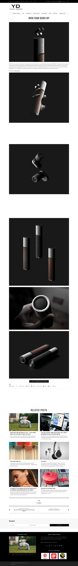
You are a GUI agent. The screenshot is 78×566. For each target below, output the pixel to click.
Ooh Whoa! (43, 461)
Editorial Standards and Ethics (46, 542)
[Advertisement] (48, 7)
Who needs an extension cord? (48, 488)
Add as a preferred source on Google (40, 381)
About (11, 1)
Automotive (28, 13)
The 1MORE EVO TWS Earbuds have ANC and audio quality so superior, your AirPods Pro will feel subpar (23, 489)
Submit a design (24, 1)
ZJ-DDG (39, 503)
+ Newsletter (62, 13)
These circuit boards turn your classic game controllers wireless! (24, 509)
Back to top (13, 564)
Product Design (16, 13)
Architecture (36, 13)
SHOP (31, 1)
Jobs (35, 1)
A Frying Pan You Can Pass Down (54, 509)
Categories (16, 1)
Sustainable (44, 13)
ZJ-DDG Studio (16, 70)
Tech (23, 13)
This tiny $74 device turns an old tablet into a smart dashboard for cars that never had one (54, 433)
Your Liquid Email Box (15, 461)
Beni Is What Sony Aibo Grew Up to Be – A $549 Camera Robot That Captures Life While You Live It (23, 433)
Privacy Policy (54, 542)
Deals (50, 13)
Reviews (55, 13)
